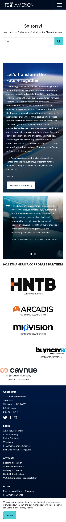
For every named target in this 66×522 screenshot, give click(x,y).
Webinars (8, 442)
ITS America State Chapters (17, 445)
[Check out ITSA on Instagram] (15, 417)
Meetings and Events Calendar (18, 491)
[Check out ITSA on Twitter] (5, 417)
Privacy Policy (25, 507)
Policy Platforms (11, 438)
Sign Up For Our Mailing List (17, 449)
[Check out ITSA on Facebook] (10, 417)
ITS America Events (13, 494)
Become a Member (19, 185)
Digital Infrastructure (14, 474)
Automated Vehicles (13, 466)
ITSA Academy (10, 434)
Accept (10, 515)
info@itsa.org (9, 408)
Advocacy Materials (13, 430)
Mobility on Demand (13, 470)
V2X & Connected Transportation (20, 477)
